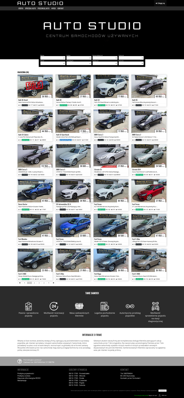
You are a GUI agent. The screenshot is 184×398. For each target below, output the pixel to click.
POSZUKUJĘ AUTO (43, 8)
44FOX (53, 8)
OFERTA (20, 8)
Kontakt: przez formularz (130, 378)
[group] (92, 31)
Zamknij (162, 390)
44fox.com (164, 395)
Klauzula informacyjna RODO (28, 378)
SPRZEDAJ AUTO (30, 8)
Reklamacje (21, 380)
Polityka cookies (23, 376)
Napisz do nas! (145, 395)
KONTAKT (61, 8)
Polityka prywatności (25, 373)
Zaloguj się (161, 3)
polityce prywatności (152, 390)
